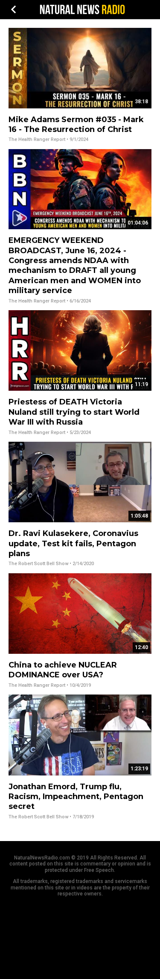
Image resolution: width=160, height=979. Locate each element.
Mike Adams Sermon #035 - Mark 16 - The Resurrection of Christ (76, 124)
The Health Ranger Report (37, 139)
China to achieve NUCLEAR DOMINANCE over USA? (63, 670)
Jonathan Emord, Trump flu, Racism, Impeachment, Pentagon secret (76, 796)
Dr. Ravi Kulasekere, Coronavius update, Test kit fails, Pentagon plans (73, 543)
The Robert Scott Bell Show (38, 563)
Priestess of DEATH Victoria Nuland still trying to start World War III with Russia (74, 412)
